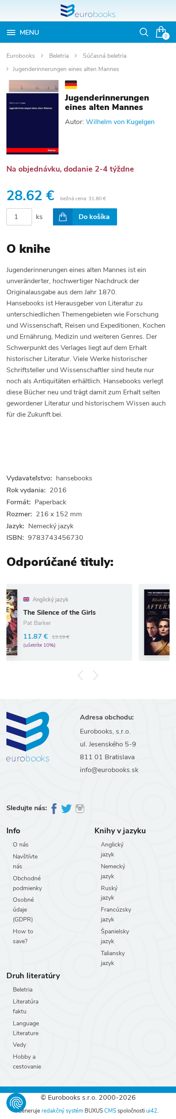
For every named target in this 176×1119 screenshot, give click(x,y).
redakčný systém (62, 1111)
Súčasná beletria (104, 56)
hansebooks (74, 478)
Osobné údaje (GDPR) (23, 910)
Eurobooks (21, 56)
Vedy (19, 1045)
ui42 (151, 1111)
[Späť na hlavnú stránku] (88, 10)
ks (39, 217)
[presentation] (80, 675)
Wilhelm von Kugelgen (120, 122)
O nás (21, 845)
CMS (110, 1111)
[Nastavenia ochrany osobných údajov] (16, 1103)
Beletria (59, 56)
